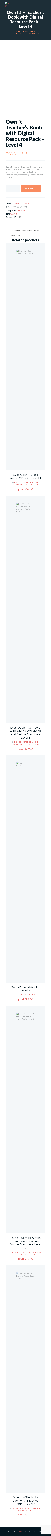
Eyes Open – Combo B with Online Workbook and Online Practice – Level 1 (25, 732)
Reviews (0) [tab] (15, 236)
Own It (13, 213)
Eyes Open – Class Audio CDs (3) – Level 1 (25, 476)
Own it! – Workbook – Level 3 (25, 989)
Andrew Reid (19, 1508)
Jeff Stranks (35, 1252)
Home (18, 32)
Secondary (26, 210)
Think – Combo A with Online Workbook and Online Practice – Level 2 (25, 1242)
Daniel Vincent (33, 1508)
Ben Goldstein (21, 482)
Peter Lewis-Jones (25, 1254)
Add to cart (31, 189)
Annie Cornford (27, 995)
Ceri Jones (34, 482)
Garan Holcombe (21, 203)
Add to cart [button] (25, 368)
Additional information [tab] (30, 230)
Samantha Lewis (25, 1510)
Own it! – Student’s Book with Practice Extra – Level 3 (26, 1500)
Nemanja (21, 1531)
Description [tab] (15, 230)
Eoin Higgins (34, 485)
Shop (25, 32)
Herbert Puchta (20, 1252)
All (31, 32)
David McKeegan (19, 485)
